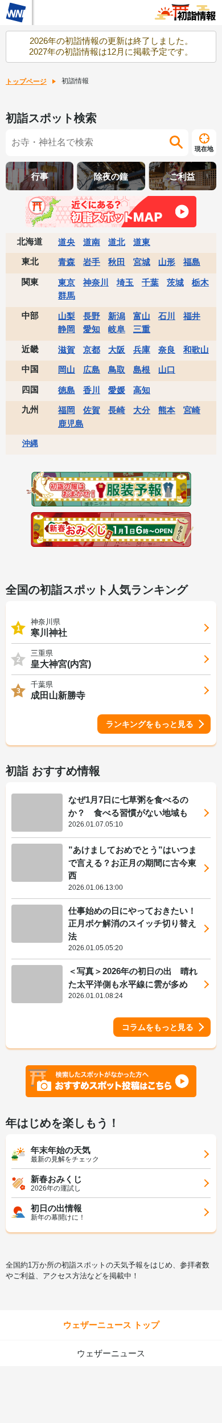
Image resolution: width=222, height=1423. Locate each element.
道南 (91, 242)
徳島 (66, 390)
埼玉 (125, 282)
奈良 (166, 349)
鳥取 (116, 369)
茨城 (175, 282)
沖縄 (30, 443)
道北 (116, 242)
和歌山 (196, 349)
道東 (141, 242)
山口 (166, 369)
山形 (166, 262)
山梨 (66, 316)
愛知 (91, 329)
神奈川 (96, 282)
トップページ (26, 81)
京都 (91, 349)
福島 (191, 262)
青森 (66, 262)
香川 (91, 390)
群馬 (66, 295)
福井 (191, 316)
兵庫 (141, 349)
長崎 (116, 410)
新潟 (116, 316)
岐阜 (116, 329)
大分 (141, 410)
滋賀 (66, 349)
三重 (141, 329)
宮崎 (191, 410)
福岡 (66, 410)
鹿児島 (71, 423)
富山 (141, 316)
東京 (66, 282)
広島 (91, 369)
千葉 (150, 282)
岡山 (66, 369)
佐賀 (91, 410)
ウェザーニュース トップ (111, 1325)
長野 (91, 316)
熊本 (166, 410)
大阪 (116, 349)
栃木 (200, 282)
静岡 (66, 329)
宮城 (141, 262)
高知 (141, 390)
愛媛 (116, 390)
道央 (66, 242)
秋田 (116, 262)
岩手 (91, 262)
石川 (166, 316)
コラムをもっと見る (158, 1027)
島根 (141, 369)
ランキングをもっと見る (150, 724)
